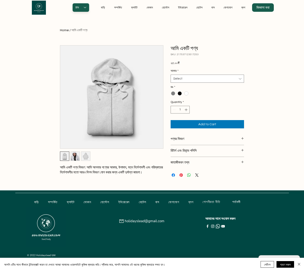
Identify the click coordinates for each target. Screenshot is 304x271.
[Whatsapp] (218, 226)
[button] (263, 7)
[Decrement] (173, 109)
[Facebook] (207, 226)
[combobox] (207, 79)
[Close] (299, 264)
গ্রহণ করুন (285, 264)
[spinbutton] (180, 109)
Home (64, 30)
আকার (174, 70)
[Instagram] (213, 226)
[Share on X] (196, 175)
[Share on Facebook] (173, 175)
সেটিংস (267, 264)
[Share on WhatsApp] (189, 175)
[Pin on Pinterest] (181, 175)
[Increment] (186, 109)
